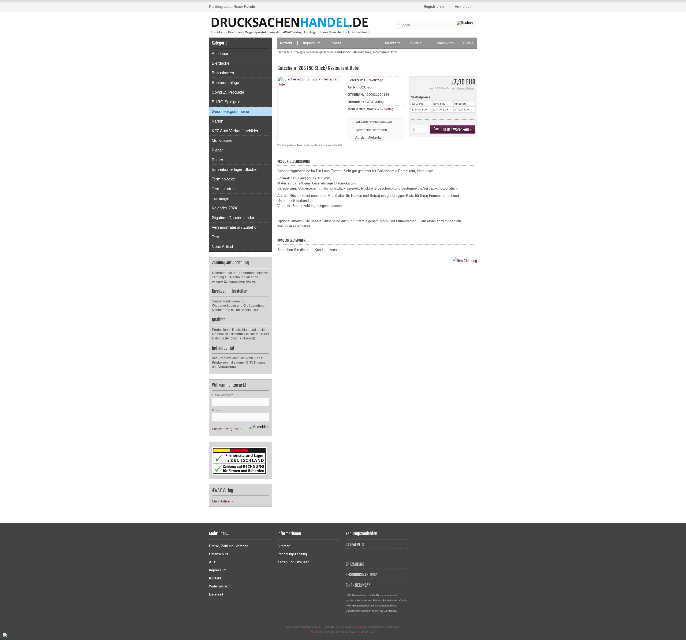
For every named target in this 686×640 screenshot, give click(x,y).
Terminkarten (223, 188)
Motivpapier (222, 140)
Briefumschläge (225, 82)
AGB (213, 562)
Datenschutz (219, 554)
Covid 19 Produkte (228, 92)
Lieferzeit (216, 594)
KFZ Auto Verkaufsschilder (235, 130)
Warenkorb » (455, 43)
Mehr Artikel (221, 501)
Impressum (311, 43)
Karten (217, 121)
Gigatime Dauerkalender (233, 217)
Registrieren (434, 7)
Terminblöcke (223, 179)
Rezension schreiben (371, 130)
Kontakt (286, 43)
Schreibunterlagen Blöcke (234, 169)
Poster (217, 159)
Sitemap (283, 546)
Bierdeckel (221, 63)
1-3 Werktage (373, 80)
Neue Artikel (222, 246)
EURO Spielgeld (226, 101)
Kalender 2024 (224, 208)
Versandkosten (466, 88)
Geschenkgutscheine (230, 111)
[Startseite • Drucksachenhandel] (240, 25)
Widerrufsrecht (220, 586)
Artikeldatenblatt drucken (374, 122)
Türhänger (221, 198)
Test (215, 237)
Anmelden (463, 7)
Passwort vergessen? (227, 429)
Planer (217, 150)
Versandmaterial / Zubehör (235, 227)
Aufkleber (220, 53)
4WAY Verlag (384, 109)
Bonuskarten (223, 73)
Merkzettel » (403, 43)
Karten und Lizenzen (293, 562)
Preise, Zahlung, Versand (228, 546)
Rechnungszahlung (292, 554)
